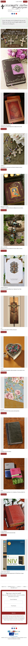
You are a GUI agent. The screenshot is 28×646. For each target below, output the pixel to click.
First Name (13, 605)
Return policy (14, 587)
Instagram (14, 13)
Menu (4, 1)
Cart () (25, 1)
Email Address (13, 599)
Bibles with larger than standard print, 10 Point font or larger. (12, 573)
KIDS (2, 490)
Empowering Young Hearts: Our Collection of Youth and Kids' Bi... (13, 492)
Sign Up (13, 613)
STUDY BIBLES (4, 531)
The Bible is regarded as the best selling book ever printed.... (12, 207)
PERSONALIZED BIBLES (6, 125)
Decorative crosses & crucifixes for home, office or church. (11, 248)
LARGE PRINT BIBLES (5, 571)
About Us (4, 586)
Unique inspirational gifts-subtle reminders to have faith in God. (13, 370)
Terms (24, 586)
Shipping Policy (11, 586)
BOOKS (2, 409)
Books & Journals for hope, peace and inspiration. (10, 410)
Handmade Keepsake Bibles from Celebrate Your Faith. (11, 289)
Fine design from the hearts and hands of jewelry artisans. (11, 167)
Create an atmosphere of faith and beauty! (9, 329)
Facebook (12, 13)
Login (17, 1)
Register (20, 1)
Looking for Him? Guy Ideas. (6, 451)
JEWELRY (3, 165)
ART (2, 328)
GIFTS (2, 368)
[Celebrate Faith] (14, 8)
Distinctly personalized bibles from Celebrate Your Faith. (11, 126)
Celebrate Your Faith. (7, 637)
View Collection (3, 128)
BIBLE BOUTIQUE (4, 206)
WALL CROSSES (4, 247)
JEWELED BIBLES (4, 287)
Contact (19, 586)
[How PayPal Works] (14, 635)
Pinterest (16, 13)
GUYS (2, 450)
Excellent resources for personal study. (8, 532)
